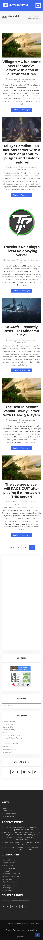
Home (31, 16)
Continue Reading (20, 110)
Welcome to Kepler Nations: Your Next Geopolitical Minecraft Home (22, 829)
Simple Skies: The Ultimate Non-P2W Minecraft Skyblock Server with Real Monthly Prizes (22, 834)
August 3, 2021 (12, 340)
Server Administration (11, 746)
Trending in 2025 (9, 749)
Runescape (7, 741)
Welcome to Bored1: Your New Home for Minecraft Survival (22, 839)
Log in (5, 808)
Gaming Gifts (8, 727)
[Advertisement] (21, 581)
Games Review (9, 724)
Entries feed (7, 811)
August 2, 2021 (12, 420)
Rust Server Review (10, 744)
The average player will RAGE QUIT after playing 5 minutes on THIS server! (21, 490)
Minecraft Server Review (28, 79)
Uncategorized (8, 752)
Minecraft (6, 733)
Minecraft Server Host (11, 735)
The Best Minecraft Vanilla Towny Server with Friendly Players (21, 411)
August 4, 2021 (10, 260)
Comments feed (9, 814)
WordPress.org (8, 816)
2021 (37, 16)
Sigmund (20, 81)
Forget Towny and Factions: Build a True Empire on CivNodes (22, 844)
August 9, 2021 (12, 79)
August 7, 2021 (12, 167)
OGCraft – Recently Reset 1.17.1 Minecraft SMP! (21, 331)
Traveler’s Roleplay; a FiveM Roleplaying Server (21, 251)
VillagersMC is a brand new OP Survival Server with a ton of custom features (21, 68)
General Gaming (24, 260)
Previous (14, 547)
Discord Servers (9, 721)
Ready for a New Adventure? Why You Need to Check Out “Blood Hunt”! (22, 849)
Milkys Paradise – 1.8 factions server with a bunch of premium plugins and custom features (21, 154)
